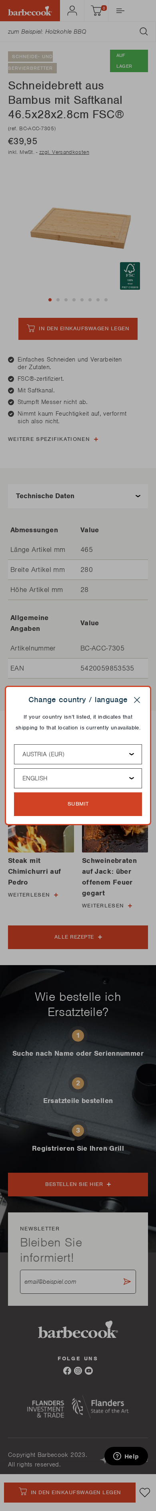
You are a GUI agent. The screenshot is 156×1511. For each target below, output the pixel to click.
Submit (78, 803)
